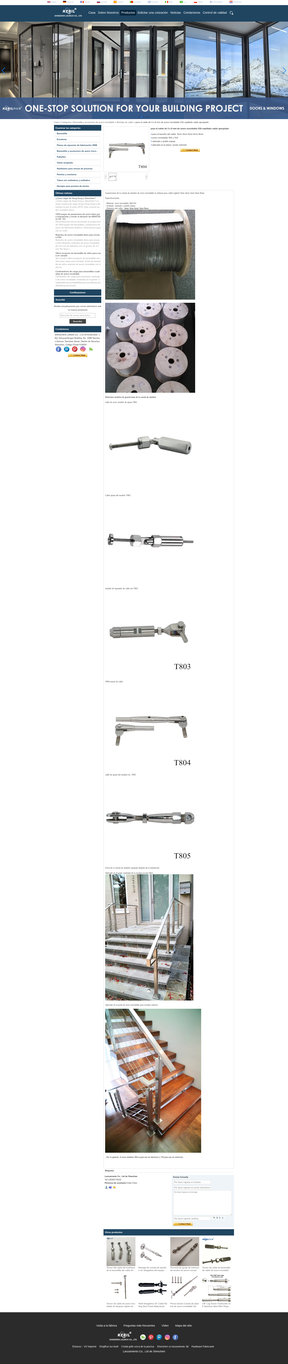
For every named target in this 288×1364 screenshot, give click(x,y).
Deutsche (70, 2)
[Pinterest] (75, 349)
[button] (139, 117)
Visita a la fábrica (106, 1325)
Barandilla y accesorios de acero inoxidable (93, 122)
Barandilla (62, 133)
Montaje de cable (125, 122)
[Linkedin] (67, 349)
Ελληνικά (155, 2)
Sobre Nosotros (108, 12)
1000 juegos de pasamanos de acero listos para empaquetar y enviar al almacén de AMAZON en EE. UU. (78, 216)
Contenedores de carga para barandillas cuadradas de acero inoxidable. (78, 272)
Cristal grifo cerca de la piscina (137, 1346)
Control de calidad (215, 12)
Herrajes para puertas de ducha (73, 186)
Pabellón (61, 157)
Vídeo (165, 1325)
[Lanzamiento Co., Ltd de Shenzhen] (68, 18)
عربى (185, 2)
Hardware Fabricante (203, 1346)
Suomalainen (218, 2)
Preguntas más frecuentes (139, 1325)
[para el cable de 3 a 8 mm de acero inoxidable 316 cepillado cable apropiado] (126, 149)
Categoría (66, 122)
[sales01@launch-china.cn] (114, 1187)
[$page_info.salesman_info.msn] (106, 1187)
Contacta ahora (77, 355)
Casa (91, 12)
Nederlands (237, 2)
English (53, 2)
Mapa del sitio (183, 1325)
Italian (171, 2)
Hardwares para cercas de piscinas (75, 168)
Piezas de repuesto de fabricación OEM (77, 145)
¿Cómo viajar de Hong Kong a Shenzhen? (76, 198)
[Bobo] (91, 349)
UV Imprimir (90, 1346)
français (87, 2)
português (137, 2)
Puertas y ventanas (66, 174)
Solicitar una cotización (152, 12)
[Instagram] (83, 349)
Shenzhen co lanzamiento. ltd (173, 1346)
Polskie (200, 2)
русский (104, 2)
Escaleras (62, 139)
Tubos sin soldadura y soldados (73, 180)
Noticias (175, 12)
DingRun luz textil (108, 1346)
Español (120, 2)
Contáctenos (191, 12)
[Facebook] (59, 349)
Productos (128, 12)
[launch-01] (110, 1187)
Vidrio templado (65, 163)
